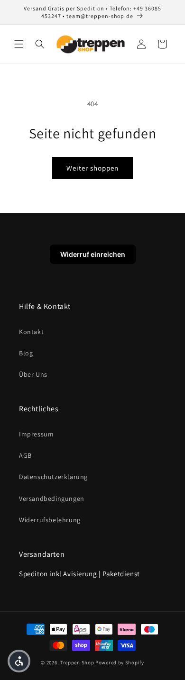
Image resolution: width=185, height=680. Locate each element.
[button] (19, 44)
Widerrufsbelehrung (50, 520)
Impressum (36, 434)
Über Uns (33, 374)
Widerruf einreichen (92, 254)
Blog (26, 353)
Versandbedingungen (51, 498)
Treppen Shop (77, 662)
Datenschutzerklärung (53, 476)
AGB (25, 455)
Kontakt (31, 331)
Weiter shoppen (92, 167)
